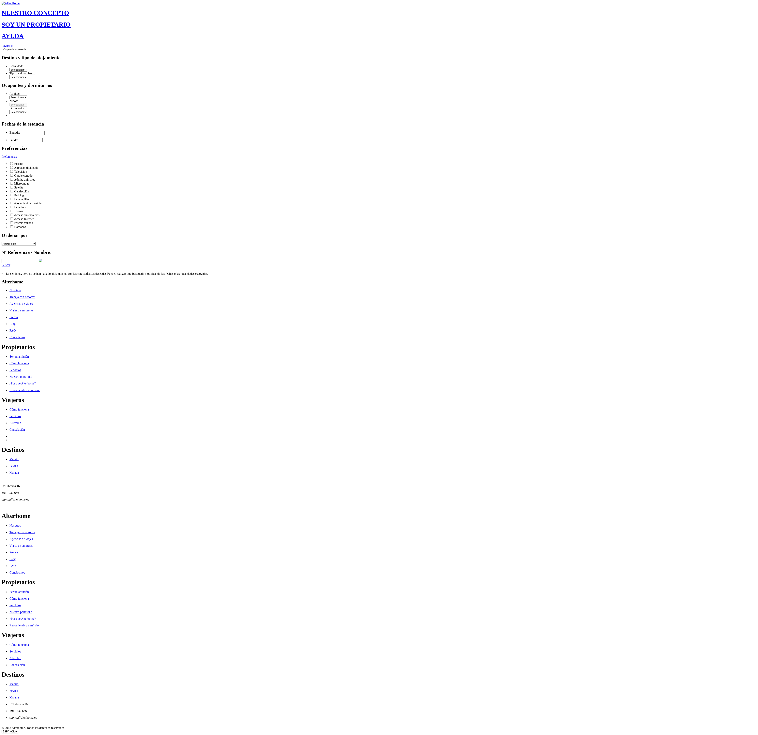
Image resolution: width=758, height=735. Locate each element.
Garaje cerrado (23, 175)
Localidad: (16, 66)
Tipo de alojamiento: (22, 73)
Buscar (6, 265)
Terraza (18, 211)
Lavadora (20, 207)
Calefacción (21, 191)
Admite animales (24, 179)
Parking (19, 195)
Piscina (18, 163)
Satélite (18, 187)
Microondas (21, 183)
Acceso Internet (24, 219)
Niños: (13, 101)
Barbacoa (20, 227)
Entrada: (14, 132)
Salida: (13, 140)
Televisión (20, 171)
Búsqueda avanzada (14, 49)
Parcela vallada (23, 223)
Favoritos (7, 45)
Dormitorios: (17, 108)
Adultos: (14, 93)
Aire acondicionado (26, 167)
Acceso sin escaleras (26, 215)
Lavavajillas (21, 199)
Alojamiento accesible (27, 203)
